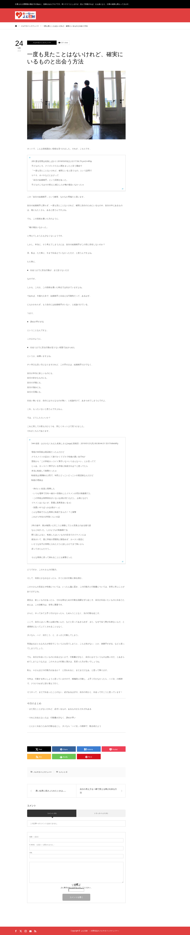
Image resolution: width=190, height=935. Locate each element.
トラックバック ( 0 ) (101, 813)
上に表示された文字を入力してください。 (76, 888)
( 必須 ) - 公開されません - (41, 845)
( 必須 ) (34, 837)
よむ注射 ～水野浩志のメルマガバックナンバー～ (100, 931)
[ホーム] (16, 26)
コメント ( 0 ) (51, 813)
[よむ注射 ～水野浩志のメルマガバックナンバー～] (25, 15)
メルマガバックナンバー (42, 42)
